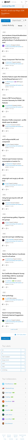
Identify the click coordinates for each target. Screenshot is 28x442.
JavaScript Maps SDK (8, 6)
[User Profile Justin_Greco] (3, 320)
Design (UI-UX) (5, 360)
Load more (13, 329)
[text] (3, 51)
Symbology (4, 370)
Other (3, 366)
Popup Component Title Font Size (13, 59)
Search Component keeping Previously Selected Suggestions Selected (12, 315)
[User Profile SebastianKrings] (3, 259)
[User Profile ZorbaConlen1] (3, 62)
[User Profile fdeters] (3, 223)
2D (2, 350)
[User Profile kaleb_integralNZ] (3, 240)
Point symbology (7, 295)
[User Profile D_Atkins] (3, 145)
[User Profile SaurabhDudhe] (3, 106)
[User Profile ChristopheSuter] (3, 164)
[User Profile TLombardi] (3, 125)
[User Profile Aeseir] (3, 184)
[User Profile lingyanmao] (3, 45)
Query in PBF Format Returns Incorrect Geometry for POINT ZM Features (13, 100)
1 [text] (4, 111)
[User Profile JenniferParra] (3, 281)
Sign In (26, 2)
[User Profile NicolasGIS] (3, 203)
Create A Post (5, 20)
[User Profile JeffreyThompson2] (3, 82)
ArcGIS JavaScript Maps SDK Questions (14, 46)
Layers (3, 363)
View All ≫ (14, 379)
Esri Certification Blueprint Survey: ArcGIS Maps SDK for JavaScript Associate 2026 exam (13, 276)
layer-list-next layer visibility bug (12, 237)
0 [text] (4, 51)
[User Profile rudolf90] (3, 298)
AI (2, 353)
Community (13, 2)
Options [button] (23, 6)
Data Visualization (6, 356)
